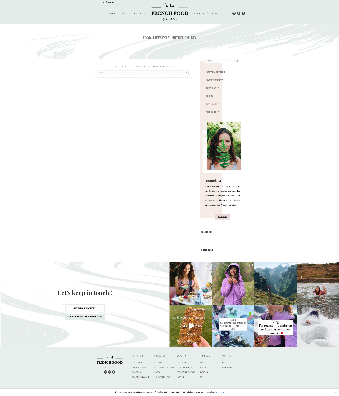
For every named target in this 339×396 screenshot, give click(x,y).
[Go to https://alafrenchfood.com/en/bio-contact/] (233, 357)
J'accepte (220, 392)
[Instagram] (209, 301)
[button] (234, 13)
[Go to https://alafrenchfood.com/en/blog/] (211, 357)
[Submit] (187, 72)
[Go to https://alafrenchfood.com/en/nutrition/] (143, 357)
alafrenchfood (190, 265)
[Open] (191, 283)
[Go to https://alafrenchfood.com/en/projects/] (165, 357)
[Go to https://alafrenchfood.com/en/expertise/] (188, 357)
